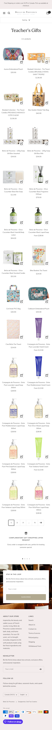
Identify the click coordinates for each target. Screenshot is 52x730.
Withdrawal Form (35, 646)
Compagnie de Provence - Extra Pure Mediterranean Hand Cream (38, 383)
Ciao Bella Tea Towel (13, 344)
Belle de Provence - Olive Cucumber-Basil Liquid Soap (39, 231)
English (22, 695)
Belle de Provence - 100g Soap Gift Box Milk (38, 152)
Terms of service (34, 633)
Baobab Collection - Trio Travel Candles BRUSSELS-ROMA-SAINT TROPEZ (39, 72)
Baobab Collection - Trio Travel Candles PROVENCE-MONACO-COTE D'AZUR (13, 112)
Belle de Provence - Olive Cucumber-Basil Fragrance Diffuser (38, 191)
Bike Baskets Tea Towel (38, 270)
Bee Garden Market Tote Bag (38, 110)
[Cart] (47, 13)
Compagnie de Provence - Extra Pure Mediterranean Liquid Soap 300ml (13, 426)
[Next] (41, 523)
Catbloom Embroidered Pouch (38, 309)
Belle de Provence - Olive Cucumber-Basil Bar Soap (13, 190)
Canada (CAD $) (10, 695)
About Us (32, 625)
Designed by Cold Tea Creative (27, 702)
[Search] (9, 13)
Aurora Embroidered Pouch (13, 69)
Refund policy (33, 637)
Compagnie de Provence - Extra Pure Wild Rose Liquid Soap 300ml (38, 507)
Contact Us (32, 629)
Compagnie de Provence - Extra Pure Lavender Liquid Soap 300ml (13, 385)
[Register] (40, 669)
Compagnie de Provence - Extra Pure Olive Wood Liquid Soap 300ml (38, 426)
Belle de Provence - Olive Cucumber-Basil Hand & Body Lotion (13, 232)
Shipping (32, 642)
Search (31, 620)
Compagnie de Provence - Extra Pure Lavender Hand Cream (38, 345)
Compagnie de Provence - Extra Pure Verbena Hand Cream (38, 465)
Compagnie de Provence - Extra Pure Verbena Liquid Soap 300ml (13, 506)
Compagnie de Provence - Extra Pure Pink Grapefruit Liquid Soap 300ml (13, 466)
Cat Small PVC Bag (13, 309)
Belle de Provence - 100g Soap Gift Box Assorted (13, 152)
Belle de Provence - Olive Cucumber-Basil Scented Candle (13, 271)
